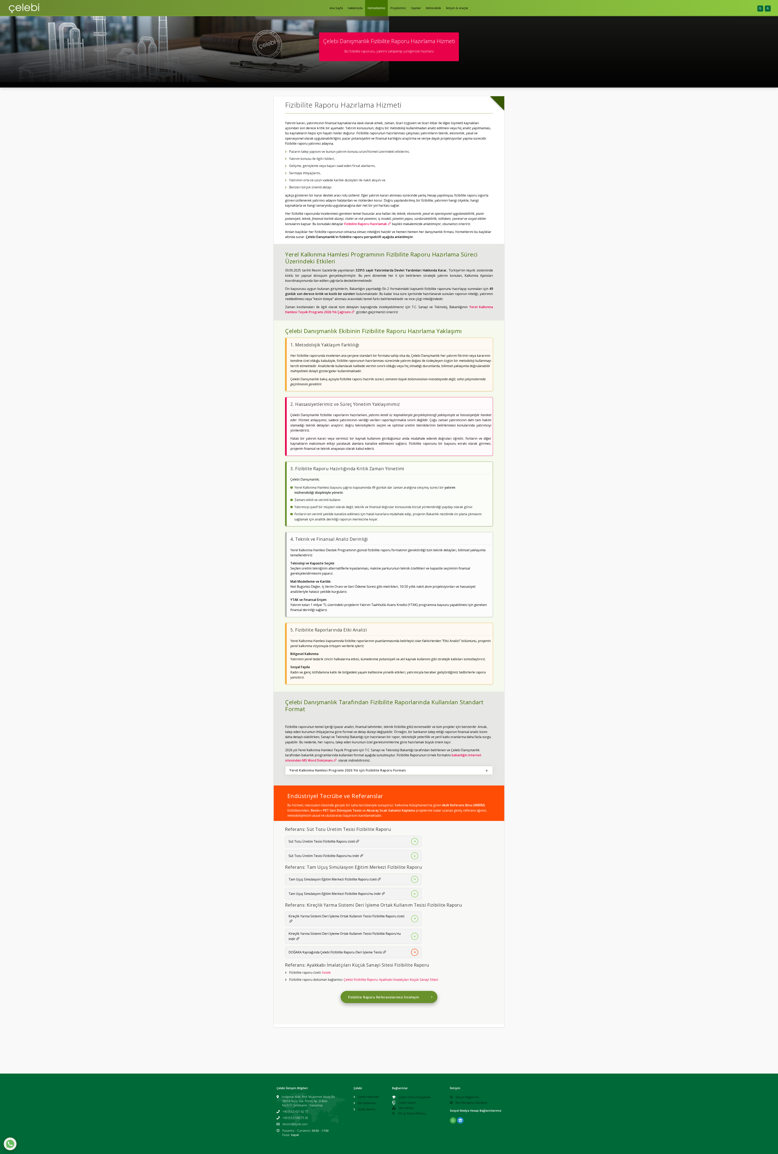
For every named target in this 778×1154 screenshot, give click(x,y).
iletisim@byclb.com (295, 1124)
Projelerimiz (398, 8)
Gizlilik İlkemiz (366, 1109)
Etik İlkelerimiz (367, 1103)
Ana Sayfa (336, 8)
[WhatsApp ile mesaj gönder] (10, 1143)
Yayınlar (416, 8)
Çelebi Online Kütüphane (415, 1097)
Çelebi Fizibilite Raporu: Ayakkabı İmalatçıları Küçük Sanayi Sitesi (391, 979)
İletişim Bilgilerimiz (467, 1097)
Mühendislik (433, 8)
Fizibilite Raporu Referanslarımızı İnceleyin (383, 997)
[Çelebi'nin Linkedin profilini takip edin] (460, 1120)
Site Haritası (406, 1108)
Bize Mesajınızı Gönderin (471, 1103)
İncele (326, 972)
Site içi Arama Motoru (412, 1113)
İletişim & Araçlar (457, 8)
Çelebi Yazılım (407, 1103)
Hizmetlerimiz (376, 8)
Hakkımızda (355, 8)
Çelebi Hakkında (368, 1097)
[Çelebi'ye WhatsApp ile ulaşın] (453, 1120)
